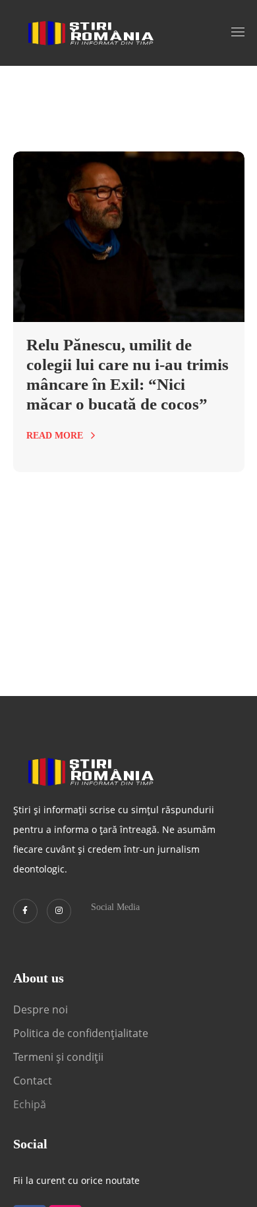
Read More (54, 436)
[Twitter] (25, 911)
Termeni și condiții (58, 1057)
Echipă (29, 1104)
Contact (34, 1080)
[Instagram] (59, 911)
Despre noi (40, 1009)
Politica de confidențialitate (80, 1033)
